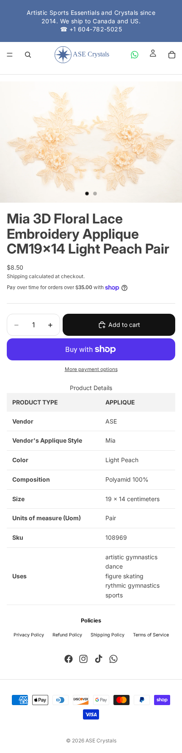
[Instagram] (83, 659)
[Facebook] (68, 659)
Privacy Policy (29, 635)
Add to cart (124, 324)
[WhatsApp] (134, 54)
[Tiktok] (99, 659)
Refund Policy (67, 635)
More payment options (91, 369)
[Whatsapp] (113, 659)
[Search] (28, 54)
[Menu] (9, 54)
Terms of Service (151, 635)
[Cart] (172, 54)
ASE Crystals (100, 740)
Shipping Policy (107, 635)
